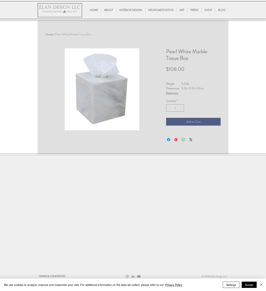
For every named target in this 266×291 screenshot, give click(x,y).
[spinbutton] (175, 108)
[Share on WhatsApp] (183, 139)
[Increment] (181, 108)
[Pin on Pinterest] (176, 139)
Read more (172, 93)
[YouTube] (139, 276)
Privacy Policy (173, 285)
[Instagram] (127, 276)
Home (49, 34)
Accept (249, 285)
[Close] (261, 285)
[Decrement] (169, 108)
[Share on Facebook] (168, 139)
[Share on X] (190, 139)
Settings (231, 285)
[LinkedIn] (133, 276)
